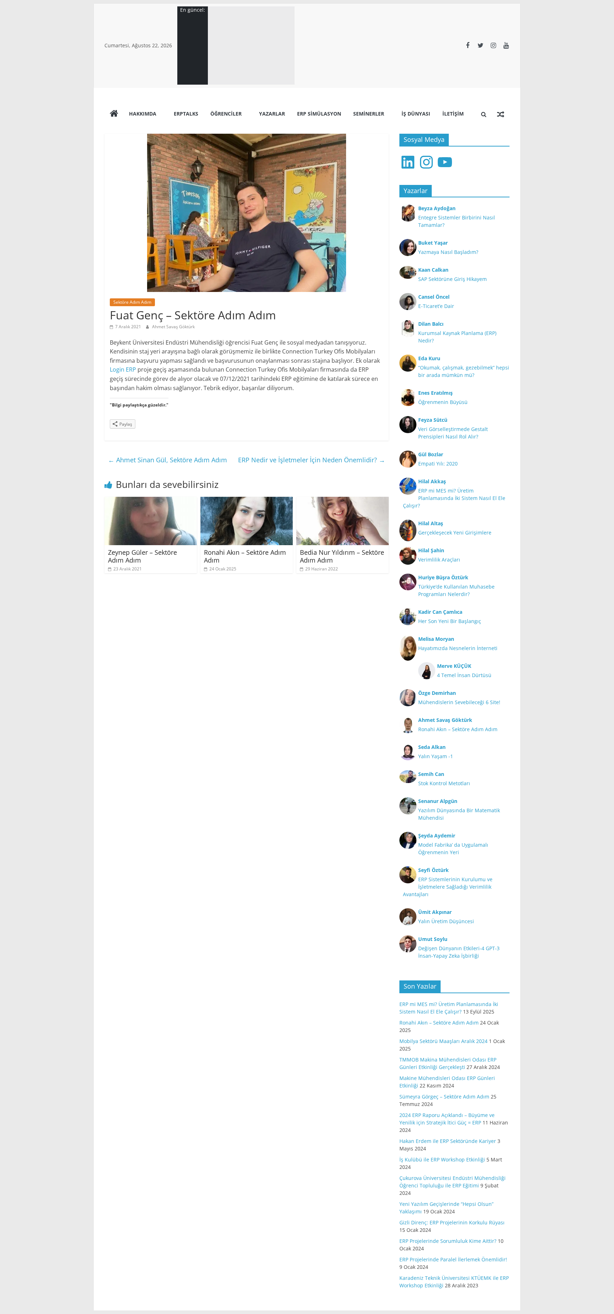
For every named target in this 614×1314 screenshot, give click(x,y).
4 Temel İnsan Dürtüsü (464, 675)
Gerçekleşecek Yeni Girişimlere (454, 532)
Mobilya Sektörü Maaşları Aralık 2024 (443, 1041)
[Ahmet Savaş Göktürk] (114, 114)
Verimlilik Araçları (439, 559)
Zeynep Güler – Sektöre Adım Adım (142, 556)
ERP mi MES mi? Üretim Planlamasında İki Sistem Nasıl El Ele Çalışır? (454, 498)
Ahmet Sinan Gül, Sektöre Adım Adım (167, 460)
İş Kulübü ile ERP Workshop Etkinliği (442, 1159)
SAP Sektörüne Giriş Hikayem (452, 279)
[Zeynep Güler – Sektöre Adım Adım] (150, 501)
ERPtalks (186, 113)
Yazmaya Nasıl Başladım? (448, 252)
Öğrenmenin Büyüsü (443, 402)
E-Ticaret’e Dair (436, 306)
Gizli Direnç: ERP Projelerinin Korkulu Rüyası (452, 1222)
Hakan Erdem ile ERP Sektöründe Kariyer (447, 1141)
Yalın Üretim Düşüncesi (446, 921)
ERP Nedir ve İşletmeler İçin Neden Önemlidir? (311, 460)
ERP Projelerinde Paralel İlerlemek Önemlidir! (453, 1259)
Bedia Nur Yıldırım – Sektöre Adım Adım (342, 556)
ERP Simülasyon (319, 113)
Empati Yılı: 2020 (438, 463)
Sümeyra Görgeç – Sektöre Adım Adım (444, 1096)
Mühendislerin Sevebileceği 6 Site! (459, 702)
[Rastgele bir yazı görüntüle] (501, 114)
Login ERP (123, 369)
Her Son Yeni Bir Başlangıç (449, 621)
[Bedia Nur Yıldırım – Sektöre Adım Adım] (342, 501)
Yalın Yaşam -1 (435, 756)
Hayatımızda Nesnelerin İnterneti (457, 648)
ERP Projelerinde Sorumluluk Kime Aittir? (447, 1241)
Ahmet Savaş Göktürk (173, 327)
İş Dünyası (416, 113)
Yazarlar (272, 113)
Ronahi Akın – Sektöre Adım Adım (245, 556)
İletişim (453, 113)
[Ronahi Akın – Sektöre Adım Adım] (246, 501)
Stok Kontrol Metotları (444, 783)
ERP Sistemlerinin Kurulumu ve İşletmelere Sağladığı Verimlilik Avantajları (447, 887)
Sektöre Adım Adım (132, 302)
